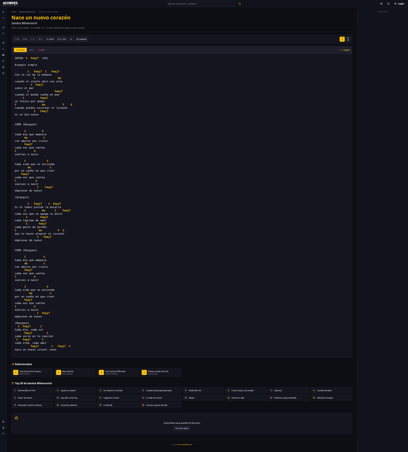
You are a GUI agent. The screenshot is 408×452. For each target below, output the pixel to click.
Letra (31, 50)
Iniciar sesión (183, 428)
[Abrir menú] (381, 3)
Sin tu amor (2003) (21, 28)
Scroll (51, 39)
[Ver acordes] (3, 67)
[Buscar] (239, 4)
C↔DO (63, 39)
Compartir (83, 39)
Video (42, 50)
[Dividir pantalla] (3, 73)
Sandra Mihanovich (27, 12)
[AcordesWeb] (14, 3)
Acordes (21, 50)
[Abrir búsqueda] (388, 3)
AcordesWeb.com (185, 444)
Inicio (13, 12)
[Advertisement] (383, 61)
